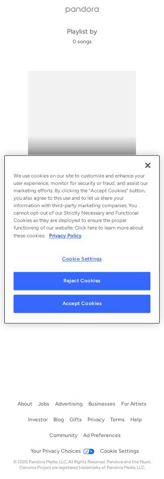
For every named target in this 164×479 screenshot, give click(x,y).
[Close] (147, 165)
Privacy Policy (65, 236)
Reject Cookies (82, 281)
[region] (82, 239)
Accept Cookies (82, 304)
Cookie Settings (82, 259)
